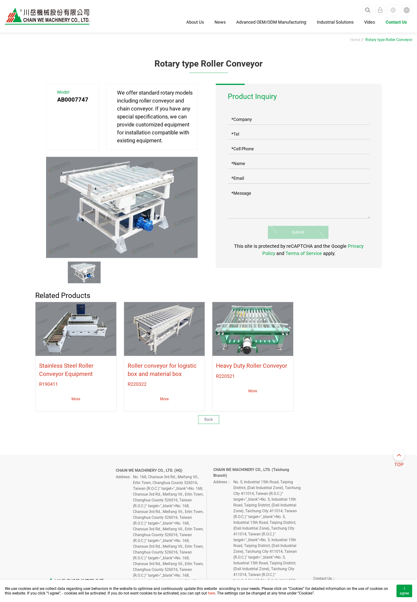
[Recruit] (393, 10)
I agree (404, 590)
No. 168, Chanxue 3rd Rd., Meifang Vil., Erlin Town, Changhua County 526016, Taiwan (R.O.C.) (166, 483)
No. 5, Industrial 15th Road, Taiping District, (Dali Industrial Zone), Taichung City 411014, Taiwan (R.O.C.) (267, 488)
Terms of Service (303, 253)
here (211, 593)
